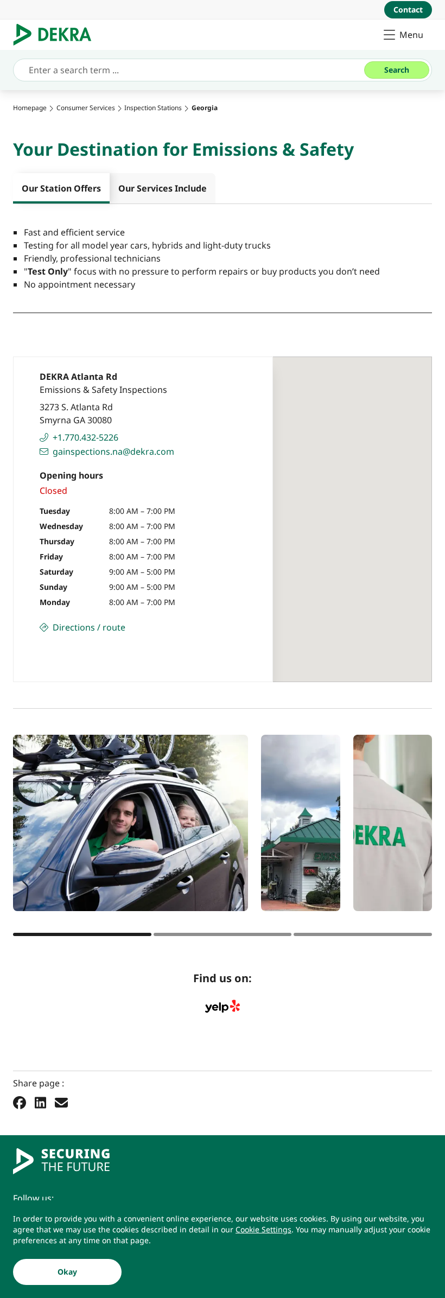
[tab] (61, 188)
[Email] (61, 1102)
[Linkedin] (40, 1102)
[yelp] (222, 1007)
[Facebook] (19, 1102)
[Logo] (56, 35)
